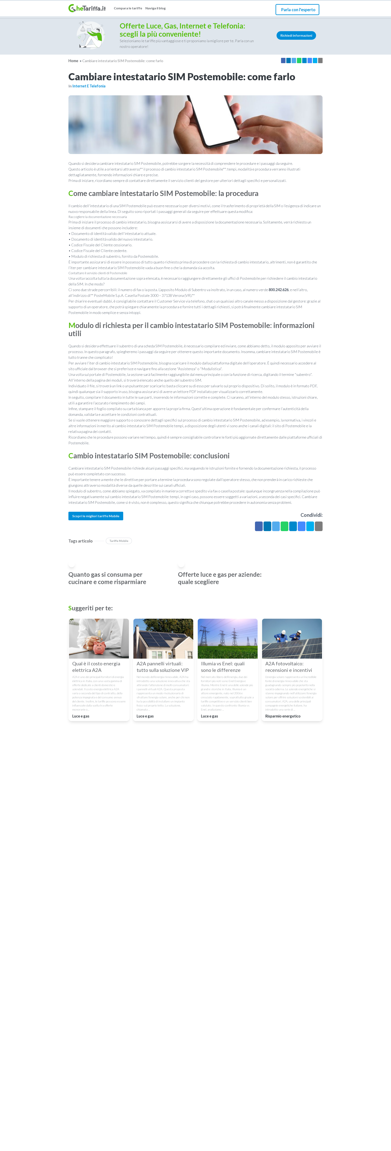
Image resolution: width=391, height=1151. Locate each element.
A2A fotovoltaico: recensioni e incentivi (288, 666)
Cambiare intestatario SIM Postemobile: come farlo (122, 60)
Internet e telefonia (88, 86)
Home (73, 60)
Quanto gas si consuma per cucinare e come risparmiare (107, 578)
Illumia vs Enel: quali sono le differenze (223, 666)
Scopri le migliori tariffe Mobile (95, 516)
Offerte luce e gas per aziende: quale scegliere (220, 578)
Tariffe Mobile (118, 540)
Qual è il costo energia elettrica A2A (96, 666)
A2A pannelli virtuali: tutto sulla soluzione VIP (163, 666)
